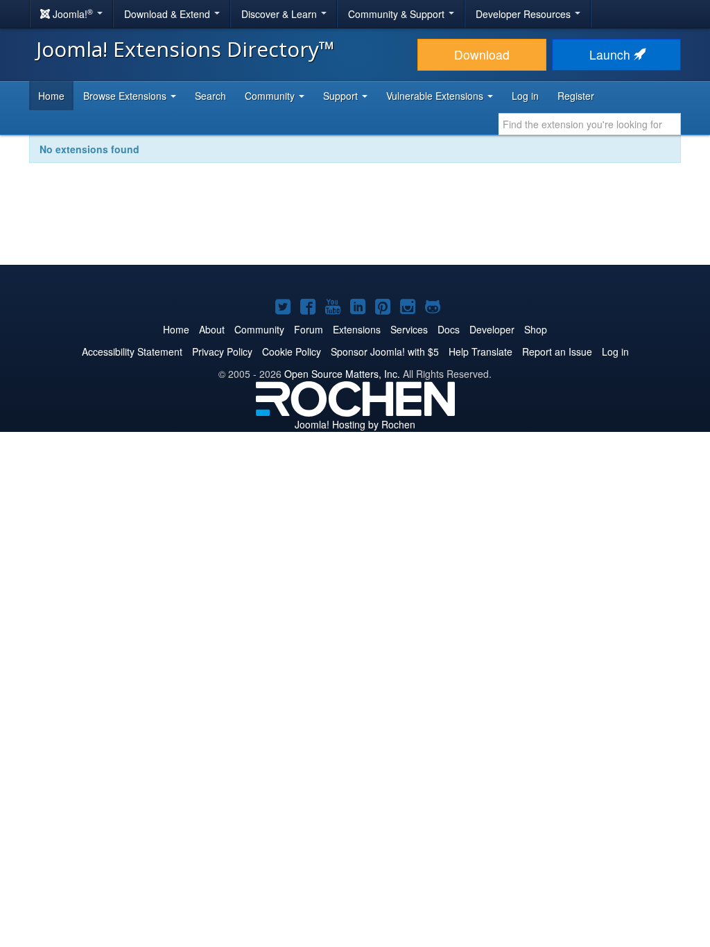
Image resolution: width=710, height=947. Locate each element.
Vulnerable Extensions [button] (436, 96)
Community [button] (271, 96)
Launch (611, 54)
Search (210, 96)
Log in (525, 96)
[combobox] (590, 124)
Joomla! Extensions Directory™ (185, 49)
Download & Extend (168, 14)
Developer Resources (524, 14)
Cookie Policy (291, 351)
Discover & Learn (280, 14)
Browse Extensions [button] (126, 96)
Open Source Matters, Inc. (342, 374)
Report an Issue (557, 351)
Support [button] (342, 96)
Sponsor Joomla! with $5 (385, 351)
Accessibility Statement (132, 351)
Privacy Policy (222, 351)
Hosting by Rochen (355, 424)
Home (51, 96)
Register (575, 96)
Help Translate (480, 351)
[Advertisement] (355, 223)
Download (482, 54)
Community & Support (397, 14)
